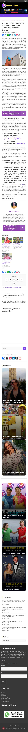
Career (2, 694)
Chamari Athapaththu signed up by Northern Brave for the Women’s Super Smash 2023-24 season (13, 302)
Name (3, 665)
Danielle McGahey (8, 287)
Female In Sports (5, 701)
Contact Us (3, 700)
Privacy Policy (4, 697)
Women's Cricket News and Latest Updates (13, 21)
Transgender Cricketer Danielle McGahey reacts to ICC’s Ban (7, 245)
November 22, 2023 (6, 32)
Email (3, 673)
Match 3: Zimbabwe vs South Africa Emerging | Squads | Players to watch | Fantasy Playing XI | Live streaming (13, 295)
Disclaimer (3, 695)
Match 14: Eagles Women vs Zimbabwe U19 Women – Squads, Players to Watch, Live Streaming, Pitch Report (13, 602)
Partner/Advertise (5, 698)
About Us (3, 692)
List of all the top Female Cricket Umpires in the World (17, 245)
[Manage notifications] (3, 728)
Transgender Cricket (17, 287)
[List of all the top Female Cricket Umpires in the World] (18, 240)
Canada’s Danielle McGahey (19, 185)
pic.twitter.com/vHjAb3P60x (12, 139)
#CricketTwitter (15, 137)
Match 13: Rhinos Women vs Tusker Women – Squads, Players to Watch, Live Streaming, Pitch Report (12, 609)
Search (24, 348)
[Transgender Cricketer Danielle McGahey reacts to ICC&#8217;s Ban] (7, 240)
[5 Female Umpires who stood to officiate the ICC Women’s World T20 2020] (7, 256)
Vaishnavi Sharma (15, 32)
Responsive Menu (25, 1)
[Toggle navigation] (3, 15)
